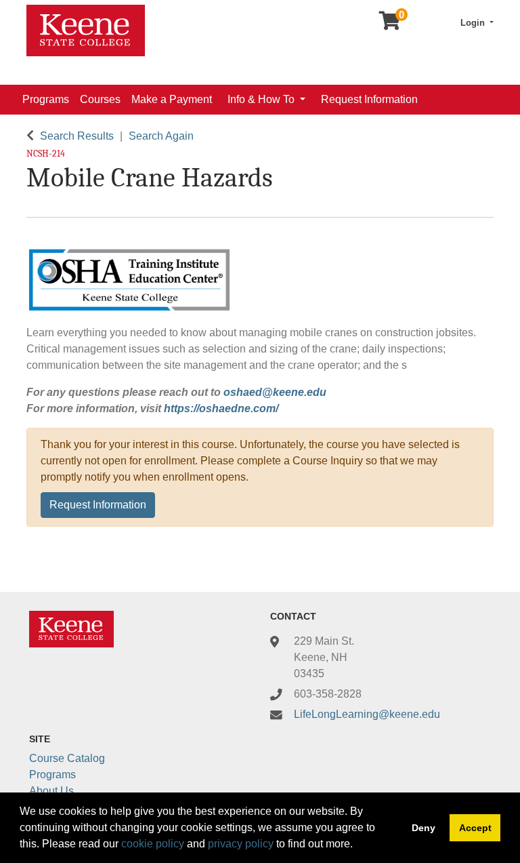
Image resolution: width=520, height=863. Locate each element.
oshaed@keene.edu (274, 392)
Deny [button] (423, 827)
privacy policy (241, 843)
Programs (45, 99)
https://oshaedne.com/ (221, 408)
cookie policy (152, 843)
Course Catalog (67, 758)
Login (474, 23)
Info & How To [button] (262, 99)
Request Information (369, 99)
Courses (100, 99)
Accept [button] (475, 827)
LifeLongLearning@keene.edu (367, 714)
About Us (51, 791)
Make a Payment (171, 99)
